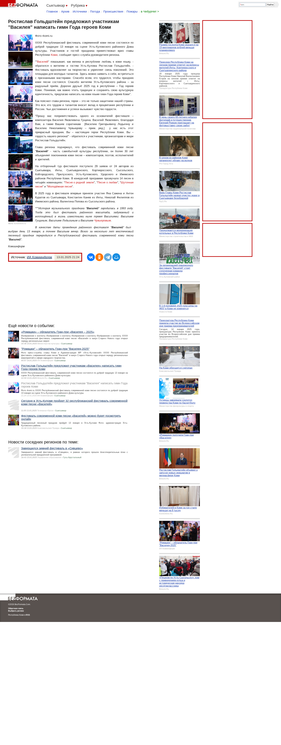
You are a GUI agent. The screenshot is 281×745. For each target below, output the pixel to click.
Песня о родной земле (79, 182)
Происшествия (113, 11)
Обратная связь (15, 608)
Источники (80, 11)
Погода (95, 11)
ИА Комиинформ (39, 257)
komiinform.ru (20, 223)
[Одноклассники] (99, 257)
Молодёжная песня (60, 186)
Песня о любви (107, 182)
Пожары (132, 11)
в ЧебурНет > (150, 11)
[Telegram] (108, 257)
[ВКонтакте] (91, 257)
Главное (52, 11)
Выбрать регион (16, 611)
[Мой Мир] (116, 257)
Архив (65, 11)
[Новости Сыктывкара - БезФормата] (19, 4)
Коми (54, 54)
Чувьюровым (102, 220)
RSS (28, 615)
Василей (42, 61)
